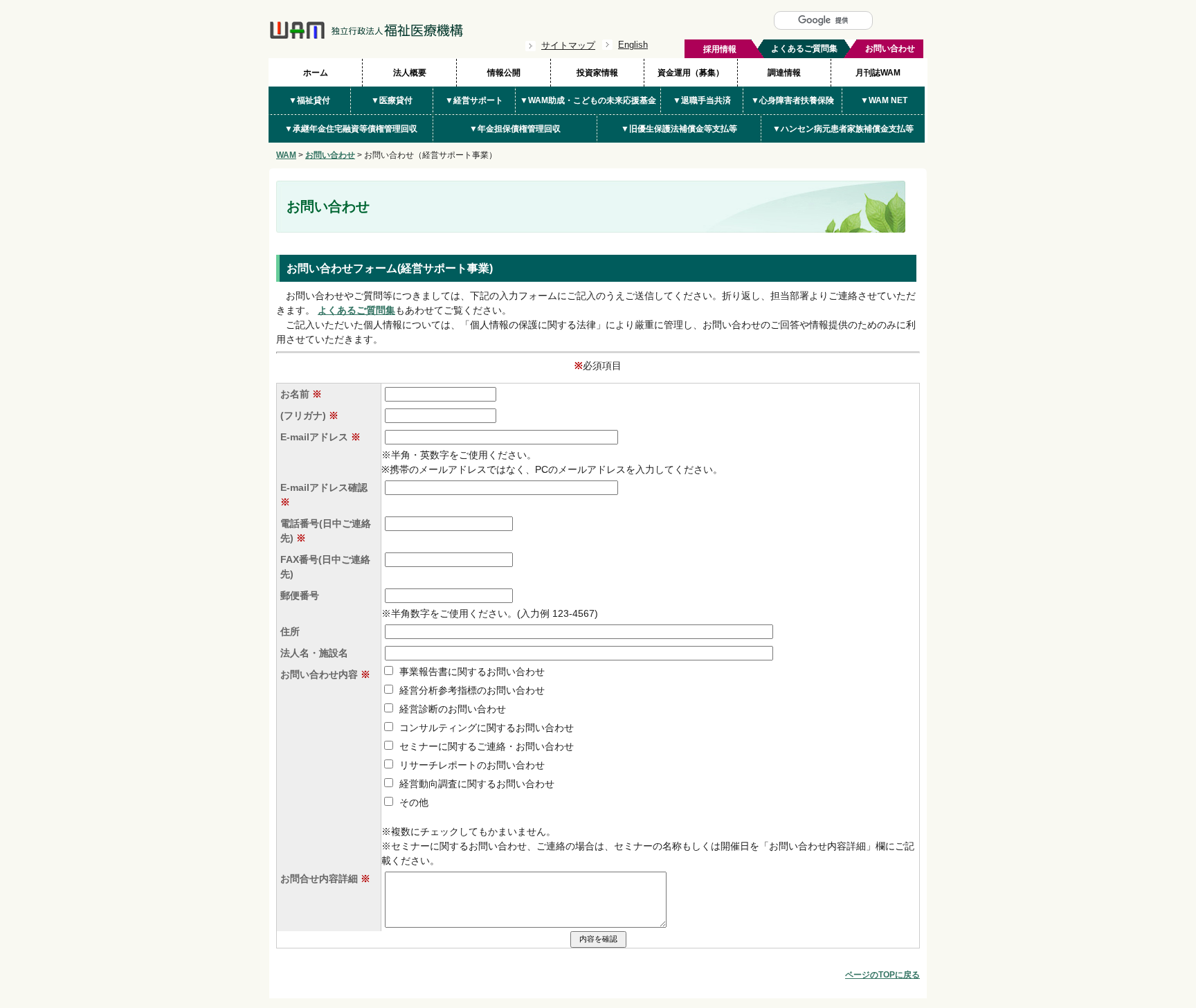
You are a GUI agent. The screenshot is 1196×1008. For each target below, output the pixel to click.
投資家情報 (597, 73)
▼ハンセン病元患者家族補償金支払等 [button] (843, 129)
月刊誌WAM (877, 73)
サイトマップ (568, 45)
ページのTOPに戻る (882, 975)
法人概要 (409, 73)
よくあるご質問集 (356, 310)
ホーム (315, 73)
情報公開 (503, 73)
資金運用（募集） (691, 73)
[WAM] (366, 36)
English (633, 44)
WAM (286, 155)
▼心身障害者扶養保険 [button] (792, 100)
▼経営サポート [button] (474, 100)
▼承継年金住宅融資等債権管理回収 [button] (350, 129)
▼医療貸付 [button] (392, 100)
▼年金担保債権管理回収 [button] (515, 129)
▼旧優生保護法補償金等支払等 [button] (679, 129)
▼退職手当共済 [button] (702, 100)
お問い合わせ (330, 155)
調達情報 (784, 73)
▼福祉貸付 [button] (309, 100)
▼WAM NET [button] (883, 100)
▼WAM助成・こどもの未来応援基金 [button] (588, 100)
